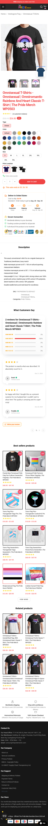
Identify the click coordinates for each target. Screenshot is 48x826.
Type (4, 122)
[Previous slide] (4, 47)
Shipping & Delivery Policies (11, 775)
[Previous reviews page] (32, 430)
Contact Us (5, 785)
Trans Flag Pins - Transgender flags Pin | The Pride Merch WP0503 (12, 514)
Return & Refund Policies (10, 782)
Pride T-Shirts (25, 299)
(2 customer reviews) (20, 114)
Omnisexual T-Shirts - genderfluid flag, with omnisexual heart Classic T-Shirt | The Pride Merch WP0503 (12, 640)
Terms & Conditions (8, 756)
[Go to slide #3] (35, 83)
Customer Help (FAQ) (9, 788)
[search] (41, 6)
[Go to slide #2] (24, 83)
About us (5, 752)
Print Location (8, 163)
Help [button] (44, 823)
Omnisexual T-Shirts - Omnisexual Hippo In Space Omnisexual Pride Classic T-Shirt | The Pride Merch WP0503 (34, 680)
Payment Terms (7, 779)
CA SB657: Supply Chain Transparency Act (16, 765)
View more (24, 599)
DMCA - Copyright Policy (10, 762)
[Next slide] (43, 47)
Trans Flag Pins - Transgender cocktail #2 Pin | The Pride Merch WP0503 (35, 514)
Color (4, 129)
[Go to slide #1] (12, 83)
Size (4, 152)
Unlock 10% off (4, 816)
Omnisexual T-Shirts (31, 14)
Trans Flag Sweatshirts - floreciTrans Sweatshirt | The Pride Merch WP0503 (35, 550)
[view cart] (45, 6)
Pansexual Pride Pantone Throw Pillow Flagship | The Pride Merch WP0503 (34, 475)
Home (3, 14)
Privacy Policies (7, 759)
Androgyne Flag (14, 14)
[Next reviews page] (43, 430)
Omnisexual (25, 295)
